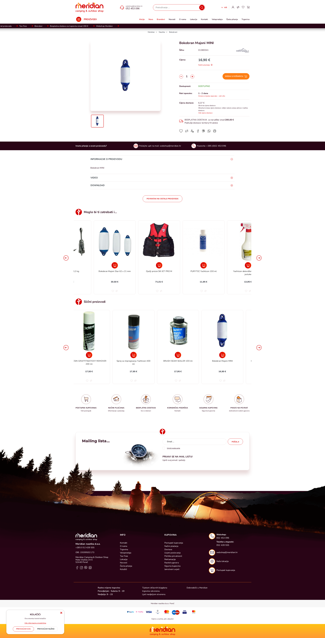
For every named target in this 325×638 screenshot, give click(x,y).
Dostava (168, 549)
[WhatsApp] (203, 131)
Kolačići (123, 569)
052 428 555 (222, 545)
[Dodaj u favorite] (181, 131)
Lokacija (193, 19)
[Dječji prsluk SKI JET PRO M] (140, 265)
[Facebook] (197, 131)
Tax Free (23, 26)
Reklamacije (170, 559)
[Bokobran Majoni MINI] (184, 355)
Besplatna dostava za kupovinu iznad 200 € (69, 26)
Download (98, 185)
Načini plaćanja (171, 546)
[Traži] (202, 7)
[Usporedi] (186, 131)
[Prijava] (233, 7)
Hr (225, 7)
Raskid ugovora (171, 562)
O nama (182, 19)
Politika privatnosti (173, 556)
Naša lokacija (222, 561)
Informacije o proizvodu (106, 159)
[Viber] (209, 131)
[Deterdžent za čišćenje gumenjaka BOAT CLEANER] (229, 355)
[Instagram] (81, 567)
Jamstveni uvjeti (171, 569)
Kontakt (204, 19)
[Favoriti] (243, 7)
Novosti (172, 19)
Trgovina (245, 19)
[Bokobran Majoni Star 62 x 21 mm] (95, 265)
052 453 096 (133, 8)
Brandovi (161, 19)
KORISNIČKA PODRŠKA (177, 408)
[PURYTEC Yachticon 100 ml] (184, 265)
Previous (66, 257)
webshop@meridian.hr (134, 6)
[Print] (214, 131)
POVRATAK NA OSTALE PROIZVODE (162, 199)
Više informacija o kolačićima (35, 623)
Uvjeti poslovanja (172, 552)
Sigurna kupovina (172, 566)
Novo (151, 19)
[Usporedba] (238, 7)
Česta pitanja (232, 19)
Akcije (142, 19)
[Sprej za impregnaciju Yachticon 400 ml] (95, 355)
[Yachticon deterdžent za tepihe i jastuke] (229, 265)
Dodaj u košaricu (234, 76)
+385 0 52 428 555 (85, 547)
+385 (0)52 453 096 (216, 145)
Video (94, 177)
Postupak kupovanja (173, 542)
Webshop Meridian (104, 26)
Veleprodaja (217, 19)
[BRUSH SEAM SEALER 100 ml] (140, 355)
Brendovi (38, 26)
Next (259, 257)
